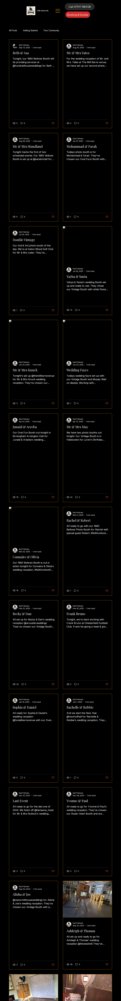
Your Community (51, 30)
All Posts (13, 30)
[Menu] (58, 11)
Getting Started (30, 30)
